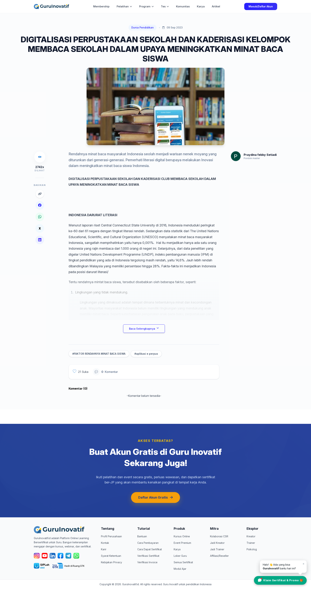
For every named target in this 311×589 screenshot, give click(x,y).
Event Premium (182, 542)
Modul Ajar (180, 568)
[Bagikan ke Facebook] (39, 205)
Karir (103, 549)
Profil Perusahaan (111, 536)
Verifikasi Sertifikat (148, 555)
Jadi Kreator (217, 542)
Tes (163, 6)
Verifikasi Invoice (147, 562)
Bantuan (142, 536)
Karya (201, 6)
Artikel (216, 6)
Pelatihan (123, 6)
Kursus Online (182, 536)
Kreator (251, 536)
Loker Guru (180, 555)
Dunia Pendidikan (142, 27)
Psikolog (252, 549)
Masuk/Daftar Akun (261, 6)
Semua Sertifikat (183, 562)
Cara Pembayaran (148, 542)
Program (144, 6)
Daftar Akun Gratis (153, 497)
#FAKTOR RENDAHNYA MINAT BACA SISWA (98, 353)
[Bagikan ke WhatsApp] (39, 217)
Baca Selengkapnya (142, 328)
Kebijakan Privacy (111, 562)
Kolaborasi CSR (219, 536)
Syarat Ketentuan (111, 555)
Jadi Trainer (217, 549)
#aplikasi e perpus (146, 353)
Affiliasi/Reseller (219, 555)
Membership (101, 6)
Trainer (251, 542)
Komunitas (183, 6)
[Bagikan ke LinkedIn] (39, 240)
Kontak (105, 542)
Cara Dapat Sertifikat (149, 549)
